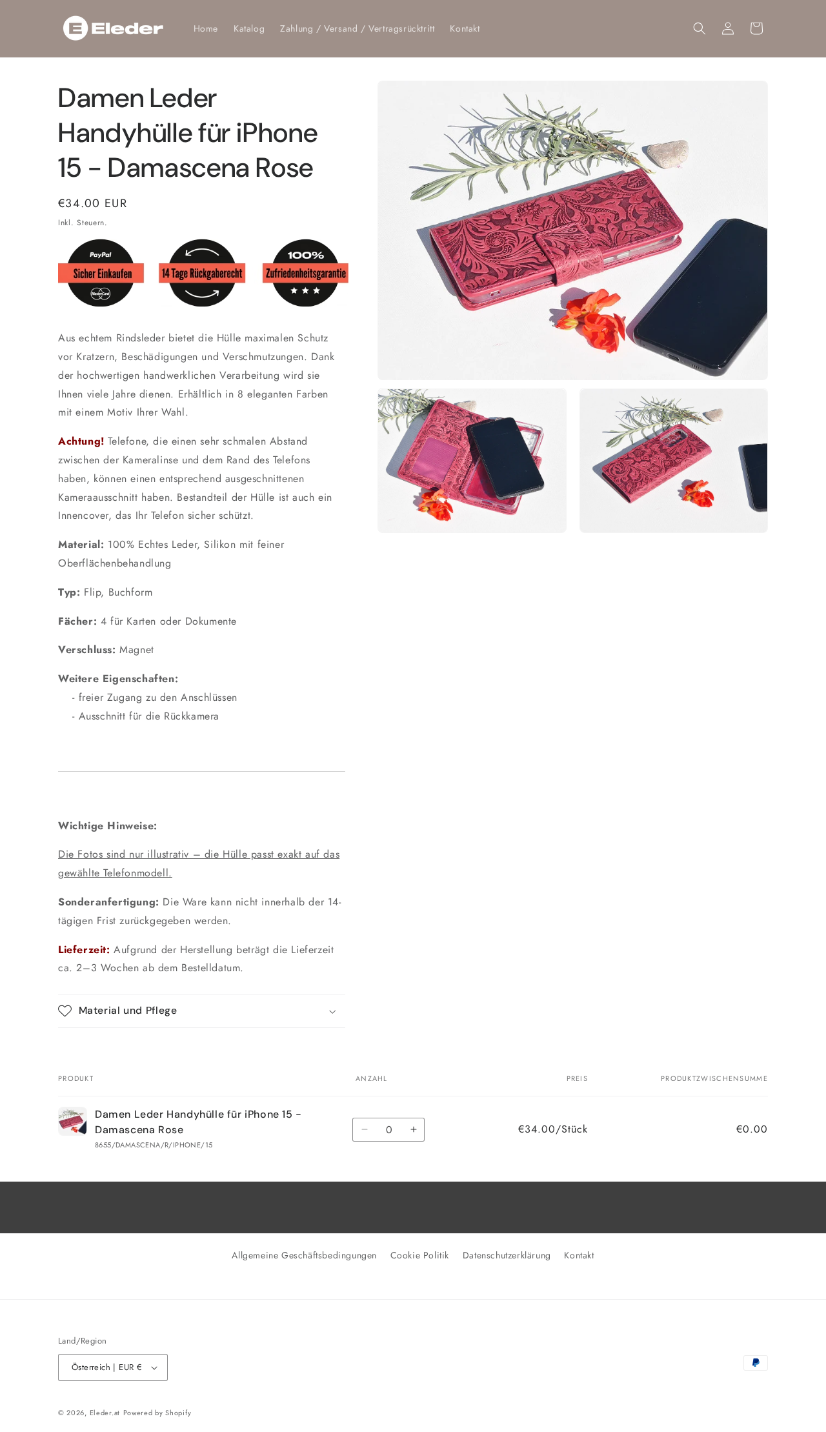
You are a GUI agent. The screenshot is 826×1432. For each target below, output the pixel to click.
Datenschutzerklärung (507, 1255)
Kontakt (579, 1255)
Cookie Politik (419, 1255)
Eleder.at (105, 1412)
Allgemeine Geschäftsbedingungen (304, 1255)
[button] (699, 28)
